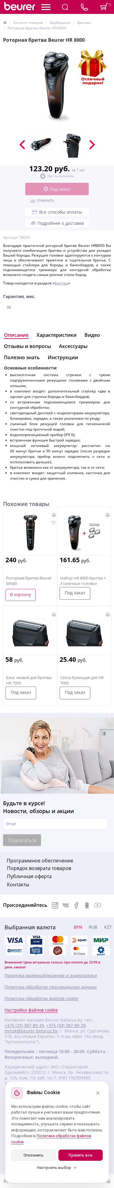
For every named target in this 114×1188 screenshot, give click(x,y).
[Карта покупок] (36, 950)
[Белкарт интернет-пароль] (15, 950)
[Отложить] (53, 523)
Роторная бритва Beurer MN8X (29, 580)
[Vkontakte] (65, 906)
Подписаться (22, 840)
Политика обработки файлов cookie (41, 998)
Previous (22, 144)
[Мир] (101, 940)
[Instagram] (55, 906)
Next (92, 144)
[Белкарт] (101, 950)
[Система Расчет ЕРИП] (79, 940)
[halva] (58, 950)
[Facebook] (76, 906)
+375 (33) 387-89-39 (66, 1025)
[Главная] (4, 22)
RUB (93, 927)
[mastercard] (79, 950)
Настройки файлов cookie (31, 1010)
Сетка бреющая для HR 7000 (82, 680)
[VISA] (36, 940)
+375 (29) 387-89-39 (24, 1025)
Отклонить (33, 1155)
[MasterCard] (58, 940)
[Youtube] (97, 906)
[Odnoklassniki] (87, 906)
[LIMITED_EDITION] (57, 87)
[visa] (15, 940)
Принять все (80, 1155)
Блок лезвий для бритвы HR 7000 (29, 680)
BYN (78, 927)
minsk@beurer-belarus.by (31, 1031)
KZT (108, 927)
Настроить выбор (54, 1167)
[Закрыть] (98, 1093)
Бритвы (61, 283)
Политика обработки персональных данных (51, 987)
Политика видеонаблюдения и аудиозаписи (51, 975)
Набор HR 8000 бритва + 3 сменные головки (83, 580)
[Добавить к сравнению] (54, 514)
